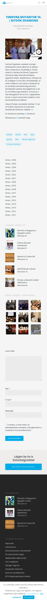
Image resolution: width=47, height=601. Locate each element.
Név (7, 388)
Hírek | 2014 (10, 204)
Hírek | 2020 (10, 182)
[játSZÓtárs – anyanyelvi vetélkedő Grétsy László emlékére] (11, 305)
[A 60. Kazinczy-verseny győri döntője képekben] (36, 305)
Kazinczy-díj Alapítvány (15, 572)
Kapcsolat (9, 543)
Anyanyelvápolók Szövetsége (23, 26)
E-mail (8, 399)
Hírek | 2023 (10, 171)
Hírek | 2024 (10, 167)
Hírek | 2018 (10, 189)
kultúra (18, 134)
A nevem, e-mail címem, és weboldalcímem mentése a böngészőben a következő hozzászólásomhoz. (23, 427)
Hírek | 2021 (10, 178)
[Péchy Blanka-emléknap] (36, 317)
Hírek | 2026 (10, 160)
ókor (17, 139)
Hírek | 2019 (10, 185)
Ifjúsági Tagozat (12, 565)
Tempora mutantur (13, 144)
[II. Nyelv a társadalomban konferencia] (23, 305)
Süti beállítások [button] (33, 593)
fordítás (9, 134)
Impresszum (10, 547)
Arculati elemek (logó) (14, 554)
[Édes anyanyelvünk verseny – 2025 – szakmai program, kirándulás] (36, 329)
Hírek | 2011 (10, 215)
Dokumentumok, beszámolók (18, 550)
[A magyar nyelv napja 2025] (11, 329)
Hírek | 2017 (10, 193)
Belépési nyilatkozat (23, 467)
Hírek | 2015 (10, 200)
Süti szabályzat (11, 561)
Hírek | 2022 (10, 174)
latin (25, 134)
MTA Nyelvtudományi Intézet (17, 576)
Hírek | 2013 (10, 207)
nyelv (32, 134)
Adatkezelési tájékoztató (15, 558)
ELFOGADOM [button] (28, 597)
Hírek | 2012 (10, 211)
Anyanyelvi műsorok (14, 569)
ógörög (9, 139)
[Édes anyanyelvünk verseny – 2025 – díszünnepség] (23, 329)
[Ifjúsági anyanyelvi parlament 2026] (23, 317)
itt (32, 109)
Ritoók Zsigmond (28, 139)
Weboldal (9, 411)
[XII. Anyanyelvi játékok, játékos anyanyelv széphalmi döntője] (11, 317)
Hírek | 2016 (10, 196)
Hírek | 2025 (10, 163)
